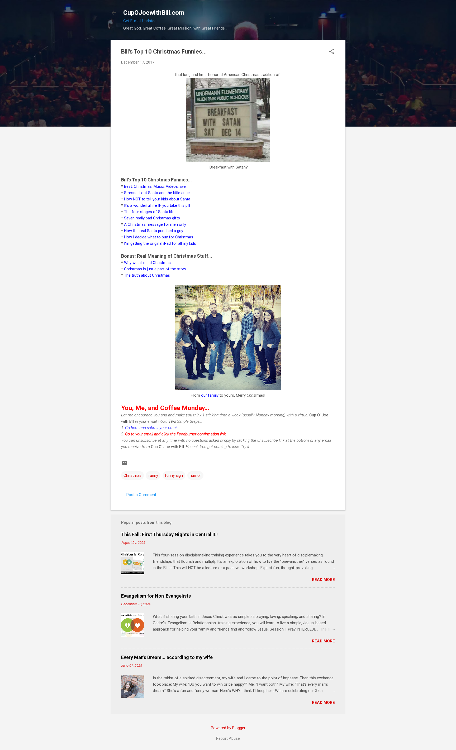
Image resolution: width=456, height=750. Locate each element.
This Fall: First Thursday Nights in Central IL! (169, 534)
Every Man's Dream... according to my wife (167, 657)
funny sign (174, 475)
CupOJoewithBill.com (153, 12)
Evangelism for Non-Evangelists (156, 596)
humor (195, 475)
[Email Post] (124, 465)
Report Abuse (228, 738)
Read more (323, 579)
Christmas (132, 475)
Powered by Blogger (228, 727)
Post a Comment (141, 494)
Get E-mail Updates (139, 20)
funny (153, 475)
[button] (332, 52)
